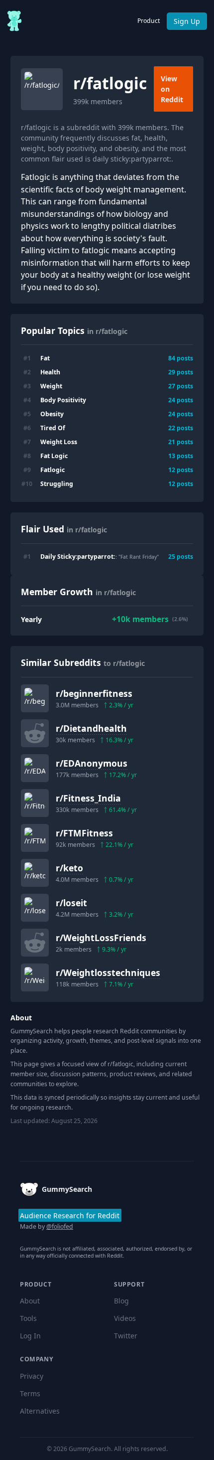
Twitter (125, 1335)
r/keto (69, 868)
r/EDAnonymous (91, 763)
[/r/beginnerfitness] (35, 698)
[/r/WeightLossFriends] (35, 943)
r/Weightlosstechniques (108, 972)
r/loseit (71, 903)
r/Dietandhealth (91, 728)
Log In (30, 1335)
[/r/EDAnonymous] (35, 768)
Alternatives (40, 1411)
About (30, 1300)
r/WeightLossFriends (101, 938)
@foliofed (59, 1226)
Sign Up (187, 21)
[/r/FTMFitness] (35, 838)
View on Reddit (172, 89)
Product (148, 20)
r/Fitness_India (88, 798)
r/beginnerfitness (94, 693)
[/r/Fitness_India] (35, 803)
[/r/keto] (35, 873)
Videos (125, 1318)
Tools (28, 1318)
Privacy (31, 1376)
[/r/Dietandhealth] (35, 733)
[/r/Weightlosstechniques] (35, 977)
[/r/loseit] (35, 908)
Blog (121, 1300)
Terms (30, 1393)
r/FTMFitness (84, 833)
